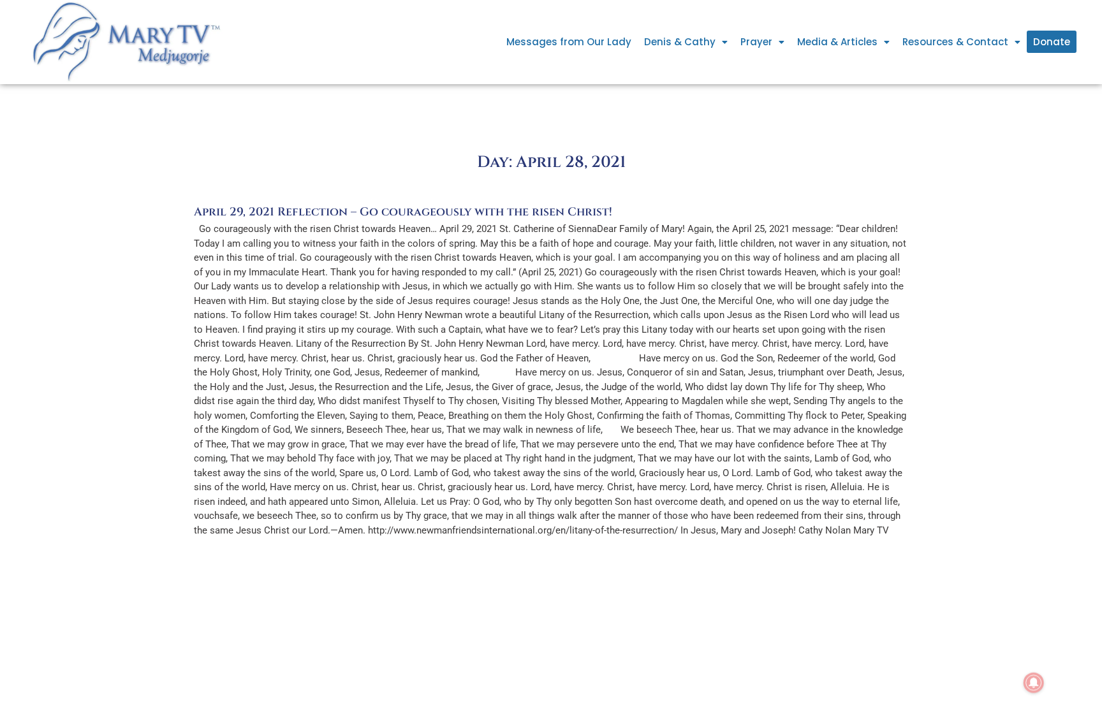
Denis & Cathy (680, 41)
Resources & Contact (955, 41)
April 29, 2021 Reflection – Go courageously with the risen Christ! (403, 212)
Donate (1051, 41)
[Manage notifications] (1034, 682)
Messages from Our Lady (568, 41)
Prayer (756, 41)
